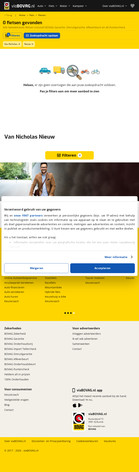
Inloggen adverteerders (86, 333)
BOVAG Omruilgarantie (18, 354)
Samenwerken (81, 344)
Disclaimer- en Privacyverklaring (51, 441)
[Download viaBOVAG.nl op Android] (80, 406)
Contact (77, 349)
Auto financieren (14, 287)
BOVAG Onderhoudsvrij (18, 344)
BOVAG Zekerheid (15, 333)
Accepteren (102, 268)
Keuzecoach (11, 301)
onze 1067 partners (28, 215)
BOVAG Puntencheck (16, 369)
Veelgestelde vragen (16, 399)
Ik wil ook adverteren (85, 338)
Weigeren (36, 268)
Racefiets (50, 282)
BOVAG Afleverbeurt (16, 359)
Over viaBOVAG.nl (15, 441)
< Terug (8, 15)
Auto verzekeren (14, 292)
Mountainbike (53, 287)
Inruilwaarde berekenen (19, 282)
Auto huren (11, 296)
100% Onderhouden (16, 379)
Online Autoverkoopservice (20, 278)
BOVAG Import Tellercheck (20, 349)
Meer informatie (116, 257)
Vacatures (110, 441)
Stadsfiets (51, 278)
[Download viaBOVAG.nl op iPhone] (74, 406)
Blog (7, 404)
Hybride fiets (52, 292)
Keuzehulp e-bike (55, 296)
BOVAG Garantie (14, 338)
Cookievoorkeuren (87, 441)
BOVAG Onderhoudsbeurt (20, 364)
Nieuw (27, 44)
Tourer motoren (95, 278)
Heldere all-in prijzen (17, 374)
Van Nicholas (10, 44)
